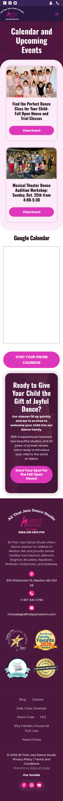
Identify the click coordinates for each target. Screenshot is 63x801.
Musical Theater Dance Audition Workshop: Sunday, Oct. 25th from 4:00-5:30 (31, 192)
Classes (37, 699)
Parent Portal (31, 740)
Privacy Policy (22, 759)
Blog (23, 699)
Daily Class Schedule (31, 708)
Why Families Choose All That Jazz (31, 728)
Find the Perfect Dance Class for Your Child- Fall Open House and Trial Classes (31, 111)
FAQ (43, 717)
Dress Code (25, 717)
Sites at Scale (40, 768)
